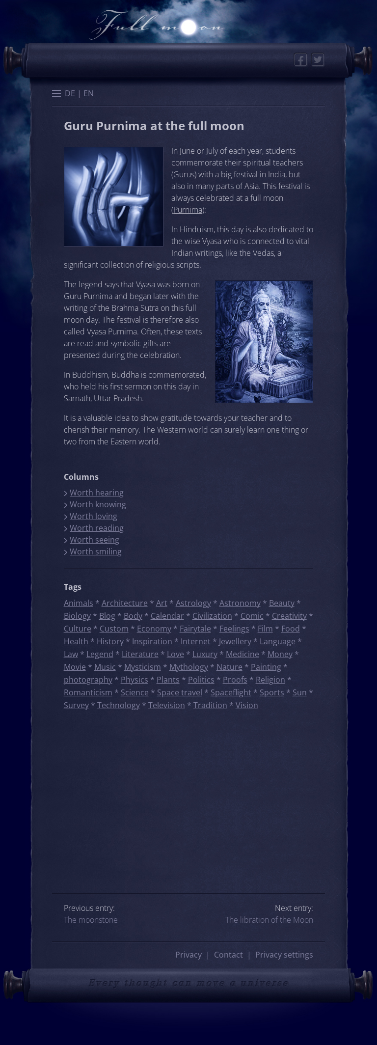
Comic (252, 615)
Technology (118, 705)
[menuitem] (70, 93)
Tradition (210, 705)
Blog (107, 615)
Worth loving (93, 516)
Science (135, 692)
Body (133, 615)
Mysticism (142, 666)
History (110, 641)
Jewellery (235, 641)
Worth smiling (96, 551)
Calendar (167, 615)
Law (71, 654)
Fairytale (195, 628)
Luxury (204, 654)
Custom (114, 628)
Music (105, 666)
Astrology (193, 603)
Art (161, 603)
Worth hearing (97, 492)
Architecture (125, 603)
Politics (201, 679)
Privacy (188, 954)
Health (76, 641)
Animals (78, 603)
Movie (75, 666)
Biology (77, 615)
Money (280, 654)
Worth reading (97, 527)
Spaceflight (231, 692)
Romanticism (88, 692)
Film (265, 628)
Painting (266, 666)
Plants (168, 679)
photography (88, 679)
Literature (140, 654)
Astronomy (240, 603)
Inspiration (152, 641)
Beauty (282, 603)
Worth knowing (98, 504)
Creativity (289, 615)
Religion (270, 679)
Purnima (187, 209)
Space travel (179, 692)
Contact (228, 954)
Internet (196, 641)
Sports (272, 692)
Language (278, 641)
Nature (229, 666)
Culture (77, 628)
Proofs (235, 679)
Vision (247, 705)
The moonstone (91, 919)
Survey (76, 705)
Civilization (212, 615)
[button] (56, 94)
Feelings (234, 628)
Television (166, 705)
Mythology (188, 666)
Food (290, 628)
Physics (134, 679)
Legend (99, 654)
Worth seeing (94, 539)
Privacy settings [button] (284, 954)
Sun (300, 692)
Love (175, 654)
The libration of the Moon (269, 919)
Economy (154, 628)
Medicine (242, 654)
